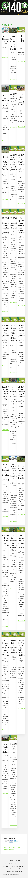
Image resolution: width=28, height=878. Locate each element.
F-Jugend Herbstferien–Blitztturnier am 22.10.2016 (13, 395)
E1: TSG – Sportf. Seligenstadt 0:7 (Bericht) (21, 391)
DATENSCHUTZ (14, 874)
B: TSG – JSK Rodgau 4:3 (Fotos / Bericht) (5, 162)
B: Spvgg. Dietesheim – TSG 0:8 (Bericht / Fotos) (13, 542)
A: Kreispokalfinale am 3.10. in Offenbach (13, 471)
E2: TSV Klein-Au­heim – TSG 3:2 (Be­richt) (5, 392)
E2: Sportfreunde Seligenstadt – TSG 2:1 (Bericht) (5, 647)
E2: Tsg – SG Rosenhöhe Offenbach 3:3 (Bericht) (5, 472)
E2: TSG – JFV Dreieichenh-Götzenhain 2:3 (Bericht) (13, 162)
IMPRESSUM (5, 874)
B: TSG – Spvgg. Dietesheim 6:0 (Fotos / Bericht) (5, 101)
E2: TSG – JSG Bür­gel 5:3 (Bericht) (5, 330)
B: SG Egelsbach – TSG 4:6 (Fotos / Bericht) (13, 42)
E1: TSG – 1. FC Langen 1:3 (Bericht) (5, 540)
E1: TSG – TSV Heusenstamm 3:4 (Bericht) (13, 223)
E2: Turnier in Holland (5, 748)
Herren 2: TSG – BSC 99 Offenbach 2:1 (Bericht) (21, 647)
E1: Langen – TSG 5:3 (21, 40)
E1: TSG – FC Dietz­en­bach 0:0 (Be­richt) (21, 330)
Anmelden (22, 874)
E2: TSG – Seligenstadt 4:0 (13, 97)
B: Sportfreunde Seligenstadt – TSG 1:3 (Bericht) (21, 225)
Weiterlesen (5, 58)
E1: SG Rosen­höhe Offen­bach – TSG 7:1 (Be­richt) (13, 333)
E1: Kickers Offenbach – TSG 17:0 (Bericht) (21, 541)
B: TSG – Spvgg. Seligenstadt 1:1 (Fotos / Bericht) (21, 471)
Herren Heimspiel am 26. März (5, 40)
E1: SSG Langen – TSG (13, 746)
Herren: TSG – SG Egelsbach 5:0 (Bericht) (13, 646)
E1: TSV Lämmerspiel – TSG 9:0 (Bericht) (21, 159)
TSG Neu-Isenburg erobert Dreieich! (21, 100)
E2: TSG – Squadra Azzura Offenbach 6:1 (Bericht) (5, 225)
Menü (24, 3)
